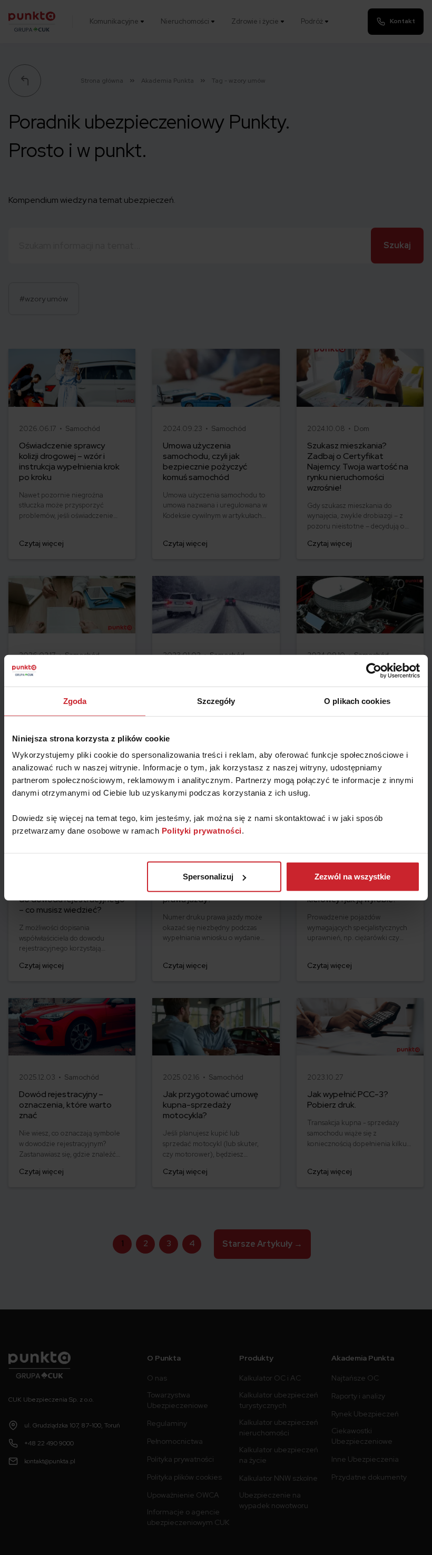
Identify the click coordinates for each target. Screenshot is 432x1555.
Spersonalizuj (208, 876)
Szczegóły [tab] (216, 700)
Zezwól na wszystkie (352, 876)
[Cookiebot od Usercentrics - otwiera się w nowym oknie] (374, 670)
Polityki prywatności (202, 830)
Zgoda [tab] (75, 700)
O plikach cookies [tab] (357, 700)
